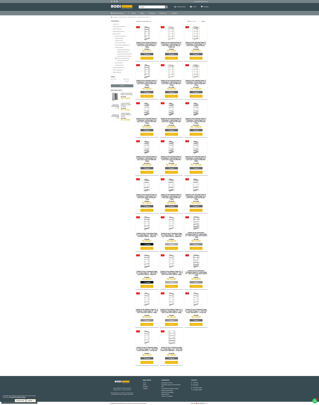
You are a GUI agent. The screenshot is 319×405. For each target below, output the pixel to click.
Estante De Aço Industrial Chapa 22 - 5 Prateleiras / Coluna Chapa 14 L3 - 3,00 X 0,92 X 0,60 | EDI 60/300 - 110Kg (196, 197)
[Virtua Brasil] (204, 403)
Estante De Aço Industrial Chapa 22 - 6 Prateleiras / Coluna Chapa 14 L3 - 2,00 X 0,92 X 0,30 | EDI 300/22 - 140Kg (147, 45)
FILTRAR (122, 85)
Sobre (144, 384)
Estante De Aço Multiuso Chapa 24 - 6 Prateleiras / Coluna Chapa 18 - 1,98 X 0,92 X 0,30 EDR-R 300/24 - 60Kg (147, 311)
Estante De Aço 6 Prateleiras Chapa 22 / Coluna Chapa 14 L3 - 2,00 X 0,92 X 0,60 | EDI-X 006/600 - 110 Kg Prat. (171, 349)
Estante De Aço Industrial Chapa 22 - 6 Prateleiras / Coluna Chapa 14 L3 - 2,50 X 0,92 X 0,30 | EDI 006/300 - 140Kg (147, 83)
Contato (145, 388)
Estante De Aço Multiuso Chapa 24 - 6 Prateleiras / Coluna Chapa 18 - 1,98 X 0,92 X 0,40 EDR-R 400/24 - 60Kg (171, 311)
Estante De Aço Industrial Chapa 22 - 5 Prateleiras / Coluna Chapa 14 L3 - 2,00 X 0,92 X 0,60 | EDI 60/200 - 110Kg (147, 197)
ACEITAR (29, 400)
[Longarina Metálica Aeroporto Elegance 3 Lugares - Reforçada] (115, 117)
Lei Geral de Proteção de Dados (170, 388)
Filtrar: (188, 21)
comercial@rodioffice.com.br (201, 1)
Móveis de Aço (123, 17)
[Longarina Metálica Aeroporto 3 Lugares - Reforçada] (115, 107)
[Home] (111, 17)
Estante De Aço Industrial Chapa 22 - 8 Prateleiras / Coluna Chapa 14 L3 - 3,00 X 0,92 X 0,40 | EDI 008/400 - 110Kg (171, 159)
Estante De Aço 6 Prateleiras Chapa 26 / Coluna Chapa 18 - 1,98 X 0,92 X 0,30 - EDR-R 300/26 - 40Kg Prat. (171, 235)
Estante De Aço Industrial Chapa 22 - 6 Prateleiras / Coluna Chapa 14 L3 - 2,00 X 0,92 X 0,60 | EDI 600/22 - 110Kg (196, 45)
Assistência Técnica (166, 383)
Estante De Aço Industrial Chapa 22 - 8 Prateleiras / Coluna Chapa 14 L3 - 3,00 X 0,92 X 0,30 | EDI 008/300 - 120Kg (147, 159)
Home (144, 383)
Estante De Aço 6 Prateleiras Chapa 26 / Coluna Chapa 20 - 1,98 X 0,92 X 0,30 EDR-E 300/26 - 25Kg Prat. (147, 235)
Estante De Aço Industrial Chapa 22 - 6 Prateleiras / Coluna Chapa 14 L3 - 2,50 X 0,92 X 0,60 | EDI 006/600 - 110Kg (196, 83)
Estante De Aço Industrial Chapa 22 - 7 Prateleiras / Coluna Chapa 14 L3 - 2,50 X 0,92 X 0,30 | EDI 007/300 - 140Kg (147, 121)
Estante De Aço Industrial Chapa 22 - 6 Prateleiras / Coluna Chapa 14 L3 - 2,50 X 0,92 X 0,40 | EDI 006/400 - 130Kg (171, 83)
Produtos (116, 17)
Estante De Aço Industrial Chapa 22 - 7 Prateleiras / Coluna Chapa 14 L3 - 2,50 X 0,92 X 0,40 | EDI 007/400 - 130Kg (171, 121)
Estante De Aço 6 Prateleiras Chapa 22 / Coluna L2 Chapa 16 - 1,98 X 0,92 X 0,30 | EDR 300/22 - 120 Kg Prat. (147, 349)
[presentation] (166, 7)
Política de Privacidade (167, 392)
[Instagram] (117, 1)
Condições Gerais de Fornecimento (171, 384)
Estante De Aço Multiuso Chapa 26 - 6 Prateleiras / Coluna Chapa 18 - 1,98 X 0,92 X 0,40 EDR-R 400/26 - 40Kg (171, 273)
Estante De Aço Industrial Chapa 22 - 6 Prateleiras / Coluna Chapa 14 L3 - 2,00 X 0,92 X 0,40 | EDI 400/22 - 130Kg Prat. (171, 45)
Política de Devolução (167, 390)
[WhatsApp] (111, 1)
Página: (203, 21)
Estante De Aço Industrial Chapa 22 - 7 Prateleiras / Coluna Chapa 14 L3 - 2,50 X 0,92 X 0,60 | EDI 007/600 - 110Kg (196, 121)
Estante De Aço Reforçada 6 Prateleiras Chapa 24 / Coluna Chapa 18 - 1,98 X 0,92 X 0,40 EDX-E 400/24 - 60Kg (196, 273)
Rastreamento (165, 394)
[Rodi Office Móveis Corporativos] (122, 7)
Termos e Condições (167, 396)
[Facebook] (114, 1)
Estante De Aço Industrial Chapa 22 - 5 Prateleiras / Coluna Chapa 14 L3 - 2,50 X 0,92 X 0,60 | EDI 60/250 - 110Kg (171, 197)
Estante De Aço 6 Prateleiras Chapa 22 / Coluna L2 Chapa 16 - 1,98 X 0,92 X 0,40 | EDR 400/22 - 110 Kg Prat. (196, 311)
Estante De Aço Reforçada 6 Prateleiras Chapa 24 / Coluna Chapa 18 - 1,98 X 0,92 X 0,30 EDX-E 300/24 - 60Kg (196, 235)
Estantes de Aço (132, 17)
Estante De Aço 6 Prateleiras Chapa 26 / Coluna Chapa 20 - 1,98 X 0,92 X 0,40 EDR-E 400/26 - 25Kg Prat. (147, 273)
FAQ (162, 386)
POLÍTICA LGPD (20, 400)
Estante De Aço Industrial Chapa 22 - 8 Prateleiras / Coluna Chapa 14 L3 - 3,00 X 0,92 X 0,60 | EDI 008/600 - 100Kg (196, 159)
